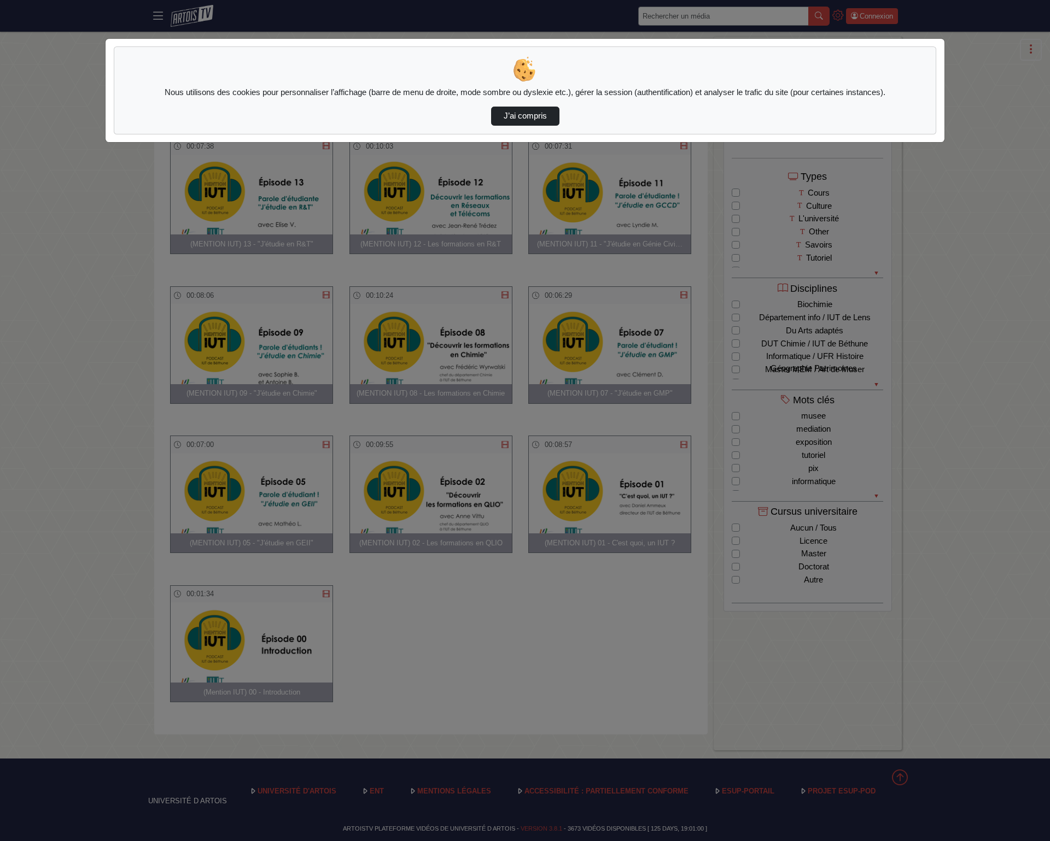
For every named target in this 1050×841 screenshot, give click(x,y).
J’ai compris (525, 115)
